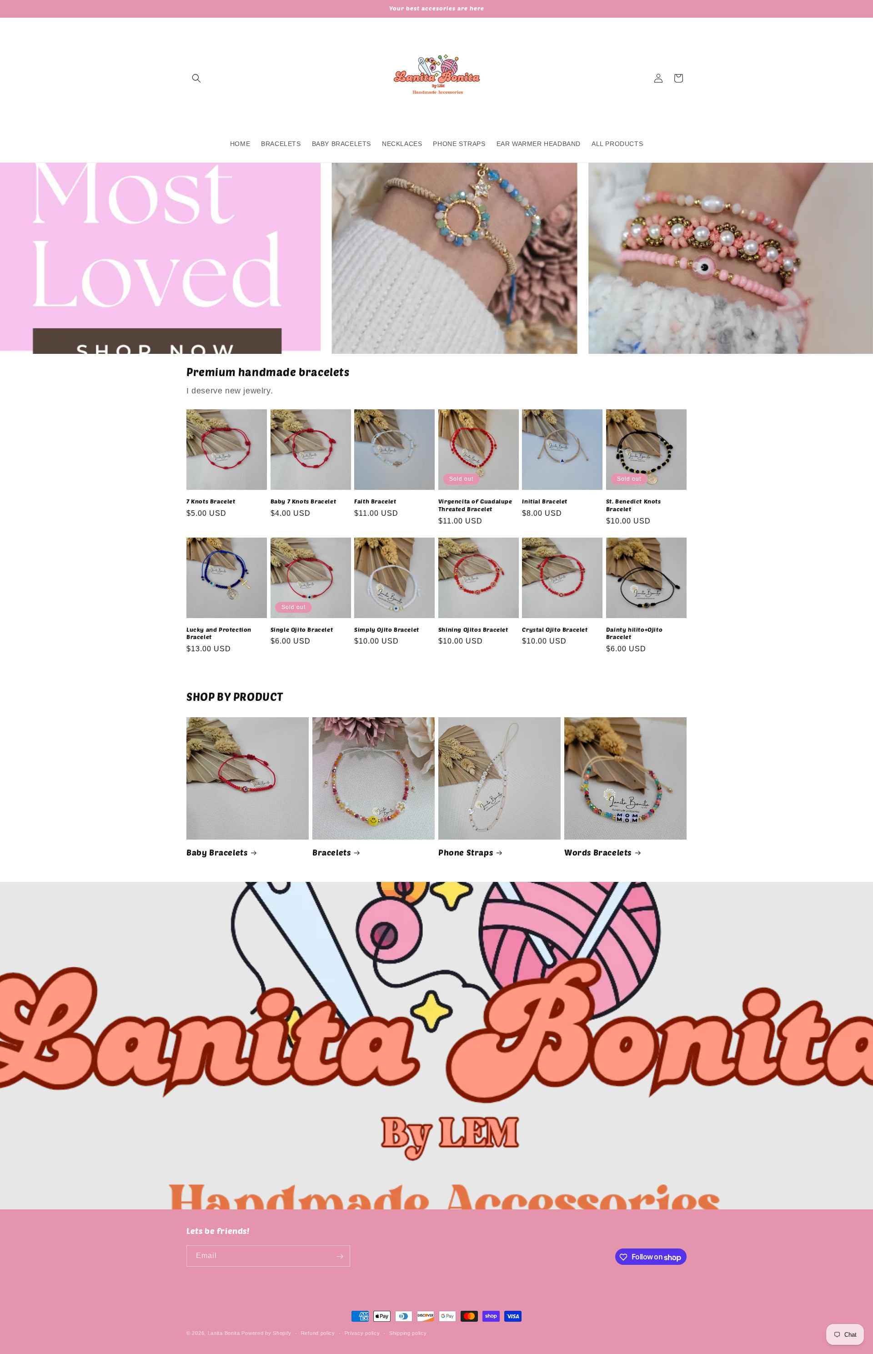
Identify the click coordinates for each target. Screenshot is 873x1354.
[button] (196, 78)
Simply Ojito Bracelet (386, 629)
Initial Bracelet (544, 501)
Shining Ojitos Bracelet (473, 629)
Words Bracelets (598, 852)
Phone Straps (465, 852)
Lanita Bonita (224, 1333)
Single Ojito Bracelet (302, 629)
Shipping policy (408, 1333)
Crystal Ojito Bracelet (554, 629)
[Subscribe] (340, 1256)
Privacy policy (362, 1333)
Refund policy (318, 1333)
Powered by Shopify (266, 1333)
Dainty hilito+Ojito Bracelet (634, 633)
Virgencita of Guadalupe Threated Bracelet (475, 505)
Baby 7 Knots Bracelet (303, 501)
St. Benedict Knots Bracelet (633, 505)
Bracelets (331, 852)
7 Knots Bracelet (211, 501)
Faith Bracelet (375, 501)
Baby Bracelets (216, 852)
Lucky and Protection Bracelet (218, 633)
